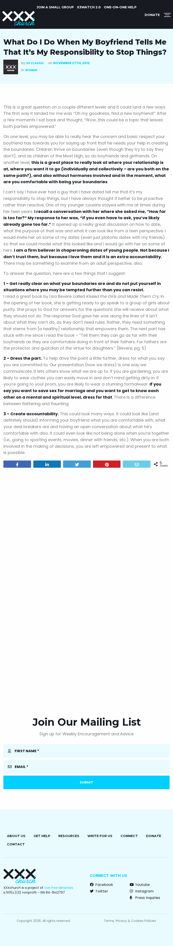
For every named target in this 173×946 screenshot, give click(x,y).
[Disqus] (86, 529)
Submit (86, 782)
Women (31, 70)
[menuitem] (55, 7)
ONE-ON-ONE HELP (120, 7)
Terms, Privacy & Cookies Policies (130, 921)
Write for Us (99, 836)
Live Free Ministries (58, 887)
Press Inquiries (147, 898)
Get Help (42, 836)
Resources (68, 836)
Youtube (142, 885)
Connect (129, 836)
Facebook (103, 885)
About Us (16, 836)
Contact (16, 844)
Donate (152, 15)
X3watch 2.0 (89, 7)
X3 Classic (35, 63)
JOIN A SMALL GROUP (55, 7)
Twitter (101, 891)
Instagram (144, 891)
